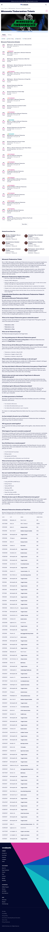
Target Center (11, 341)
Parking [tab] (9, 34)
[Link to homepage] (24, 5)
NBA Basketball (11, 8)
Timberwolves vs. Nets (9, 324)
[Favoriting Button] (46, 11)
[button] (3, 39)
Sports (6, 8)
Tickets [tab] (4, 34)
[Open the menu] (2, 4)
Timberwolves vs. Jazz (9, 326)
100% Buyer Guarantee (30, 1)
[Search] (46, 4)
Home (2, 8)
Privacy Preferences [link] (6, 922)
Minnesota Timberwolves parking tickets (19, 339)
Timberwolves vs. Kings (10, 329)
